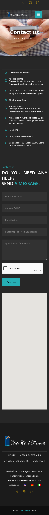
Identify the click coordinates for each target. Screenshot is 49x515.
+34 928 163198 (16, 79)
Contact (39, 460)
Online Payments (16, 460)
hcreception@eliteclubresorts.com (25, 108)
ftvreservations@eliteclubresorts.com (26, 84)
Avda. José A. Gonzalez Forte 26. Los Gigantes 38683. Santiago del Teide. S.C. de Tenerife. (26, 120)
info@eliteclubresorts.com (21, 136)
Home (17, 38)
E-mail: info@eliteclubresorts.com (24, 480)
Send (10, 282)
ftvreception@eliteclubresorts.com (25, 81)
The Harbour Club (17, 100)
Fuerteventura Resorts (19, 72)
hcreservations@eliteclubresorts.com (26, 111)
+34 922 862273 (16, 106)
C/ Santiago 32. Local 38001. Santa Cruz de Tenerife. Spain (26, 144)
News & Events (30, 455)
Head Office (14, 130)
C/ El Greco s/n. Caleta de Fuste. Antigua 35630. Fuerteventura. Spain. (26, 92)
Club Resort (25, 510)
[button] (35, 348)
